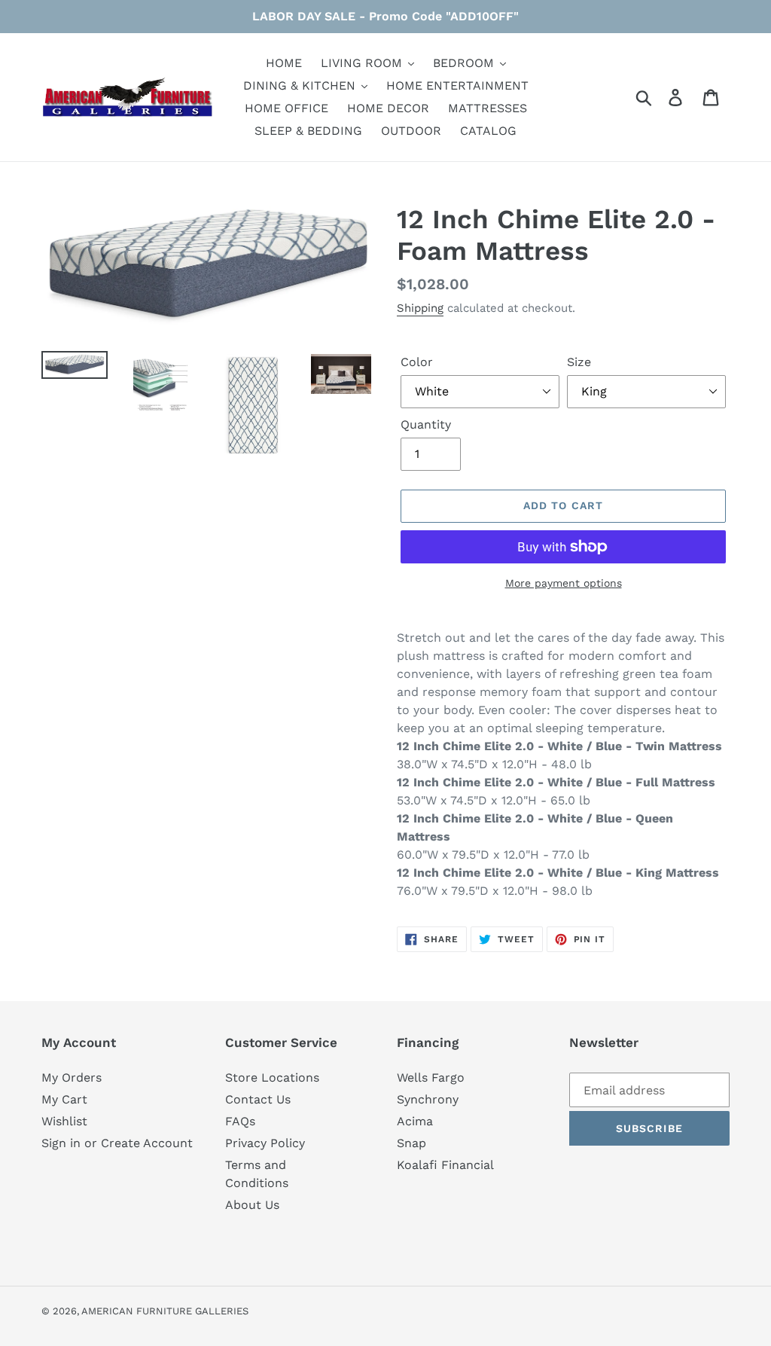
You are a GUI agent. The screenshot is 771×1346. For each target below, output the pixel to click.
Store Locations (272, 1077)
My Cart (64, 1099)
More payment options (563, 583)
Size (579, 362)
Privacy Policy (265, 1143)
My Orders (71, 1077)
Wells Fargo (431, 1077)
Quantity (426, 424)
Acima (415, 1121)
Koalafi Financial (445, 1165)
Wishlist (64, 1121)
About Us (252, 1205)
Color (417, 362)
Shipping (420, 308)
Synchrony (428, 1099)
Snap (411, 1143)
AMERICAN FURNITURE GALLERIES (164, 1311)
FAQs (240, 1121)
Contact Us (258, 1099)
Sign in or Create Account (117, 1143)
